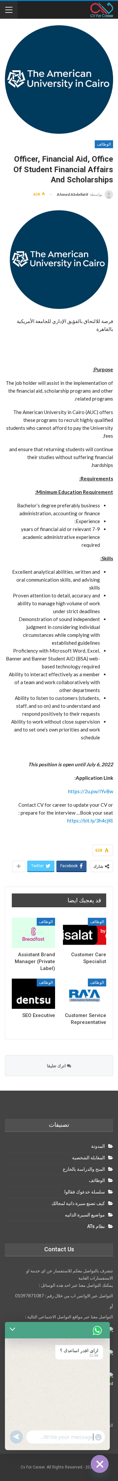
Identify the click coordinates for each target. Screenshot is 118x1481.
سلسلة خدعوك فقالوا (84, 1191)
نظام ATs (96, 1226)
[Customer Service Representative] (84, 994)
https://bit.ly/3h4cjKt (90, 820)
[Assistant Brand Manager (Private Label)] (33, 933)
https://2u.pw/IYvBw (90, 791)
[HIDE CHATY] (99, 1464)
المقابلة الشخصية (88, 1157)
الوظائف (104, 144)
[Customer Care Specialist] (84, 933)
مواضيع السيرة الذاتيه (85, 1214)
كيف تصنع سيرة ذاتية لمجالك (78, 1203)
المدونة (98, 1146)
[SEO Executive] (33, 994)
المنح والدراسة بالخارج (84, 1169)
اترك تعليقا (57, 1065)
